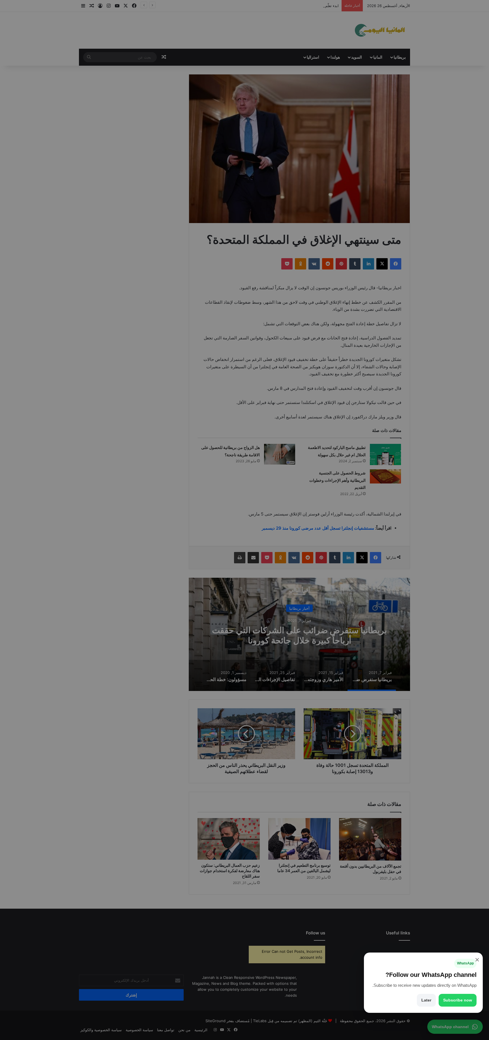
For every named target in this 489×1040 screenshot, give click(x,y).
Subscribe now (457, 1000)
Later (426, 1000)
